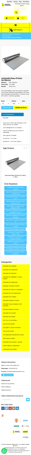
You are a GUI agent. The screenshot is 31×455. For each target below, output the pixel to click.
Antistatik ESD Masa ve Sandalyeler (13, 289)
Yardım (15, 1)
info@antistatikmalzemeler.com (15, 371)
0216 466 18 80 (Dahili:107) (11, 365)
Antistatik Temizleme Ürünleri (11, 286)
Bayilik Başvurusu (6, 390)
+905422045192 (12, 368)
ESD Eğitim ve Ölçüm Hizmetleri (12, 327)
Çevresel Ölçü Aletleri (9, 324)
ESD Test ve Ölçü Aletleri (10, 320)
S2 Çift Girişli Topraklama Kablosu (15, 229)
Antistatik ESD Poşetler (9, 313)
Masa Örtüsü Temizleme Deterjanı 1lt (15, 221)
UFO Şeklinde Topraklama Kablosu (15, 246)
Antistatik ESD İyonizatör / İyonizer (12, 342)
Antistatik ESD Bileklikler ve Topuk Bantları (12, 277)
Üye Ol (22, 18)
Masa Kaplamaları (6, 36)
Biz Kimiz (9, 1)
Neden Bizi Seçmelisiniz (7, 383)
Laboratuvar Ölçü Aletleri (10, 349)
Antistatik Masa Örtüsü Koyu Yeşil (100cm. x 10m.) (15, 202)
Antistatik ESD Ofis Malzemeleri (12, 293)
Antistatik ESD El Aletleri (9, 297)
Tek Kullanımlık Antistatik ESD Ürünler (13, 335)
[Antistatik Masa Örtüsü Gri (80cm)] (15, 47)
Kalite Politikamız (6, 387)
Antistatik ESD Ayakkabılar (10, 269)
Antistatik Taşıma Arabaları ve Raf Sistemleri (12, 305)
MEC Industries (13, 82)
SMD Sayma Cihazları (9, 338)
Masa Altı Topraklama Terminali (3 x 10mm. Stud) (15, 193)
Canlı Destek (8, 375)
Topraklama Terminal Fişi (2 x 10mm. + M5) (15, 233)
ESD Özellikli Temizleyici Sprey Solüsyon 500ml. (15, 207)
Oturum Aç (11, 18)
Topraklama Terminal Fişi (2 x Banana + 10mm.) (15, 237)
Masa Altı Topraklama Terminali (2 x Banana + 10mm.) (15, 211)
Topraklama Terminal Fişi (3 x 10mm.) (15, 242)
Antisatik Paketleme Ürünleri (11, 309)
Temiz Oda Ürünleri (8, 331)
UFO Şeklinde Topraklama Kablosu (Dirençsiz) (15, 252)
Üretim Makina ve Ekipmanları (11, 345)
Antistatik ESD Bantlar (9, 316)
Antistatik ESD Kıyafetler (9, 266)
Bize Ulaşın (26, 1)
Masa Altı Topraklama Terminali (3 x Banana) (15, 216)
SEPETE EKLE (7, 108)
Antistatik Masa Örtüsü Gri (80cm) (11, 79)
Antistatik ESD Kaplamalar (14, 34)
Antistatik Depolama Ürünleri (11, 300)
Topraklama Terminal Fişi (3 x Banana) (15, 188)
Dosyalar (5, 118)
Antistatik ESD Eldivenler (9, 273)
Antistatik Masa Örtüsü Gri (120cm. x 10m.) (15, 176)
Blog (20, 1)
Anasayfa (4, 34)
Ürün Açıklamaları (8, 114)
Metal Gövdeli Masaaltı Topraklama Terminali (15, 225)
